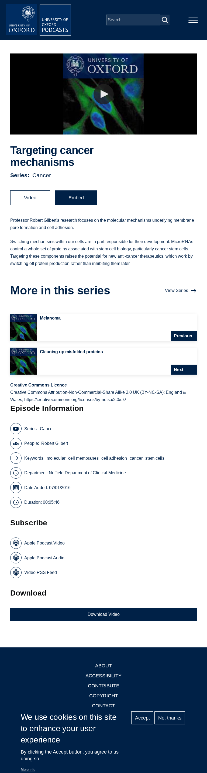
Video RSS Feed (40, 572)
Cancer (41, 175)
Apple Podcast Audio (44, 558)
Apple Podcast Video (44, 543)
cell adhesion (114, 458)
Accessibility (103, 675)
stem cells (154, 458)
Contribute (103, 685)
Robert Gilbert (54, 443)
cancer (136, 458)
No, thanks (169, 718)
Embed (76, 197)
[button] (104, 94)
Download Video (104, 614)
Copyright (103, 695)
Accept (142, 718)
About (103, 665)
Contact (103, 705)
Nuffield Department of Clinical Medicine (87, 472)
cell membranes (83, 458)
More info (28, 770)
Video (30, 197)
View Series (176, 290)
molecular (56, 458)
